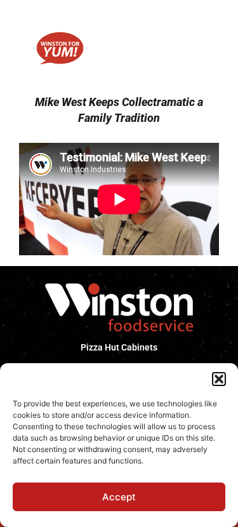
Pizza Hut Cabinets (119, 347)
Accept (119, 497)
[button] (219, 379)
